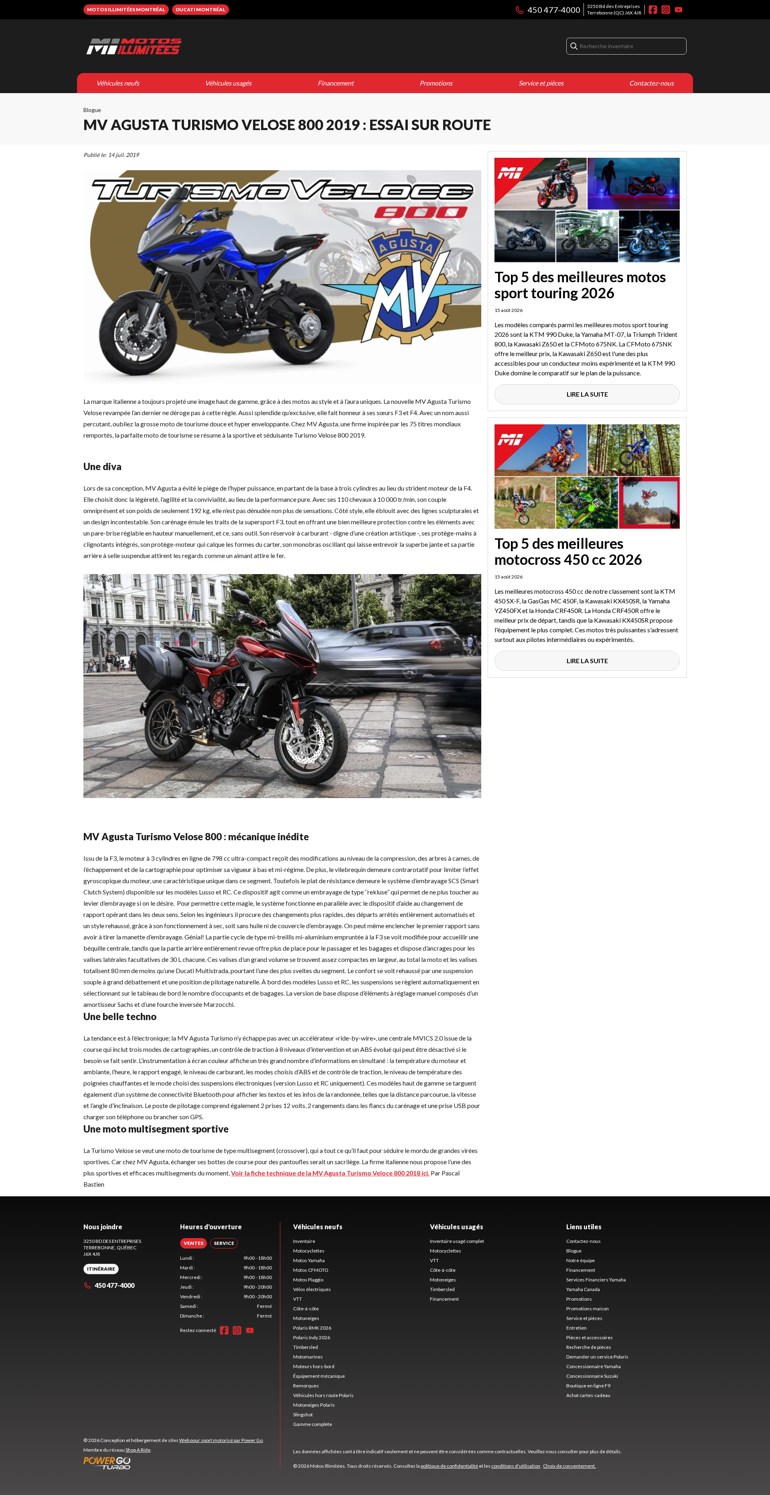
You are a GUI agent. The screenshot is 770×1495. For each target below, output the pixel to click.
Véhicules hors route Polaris (323, 1395)
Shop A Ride (138, 1450)
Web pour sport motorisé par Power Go (221, 1440)
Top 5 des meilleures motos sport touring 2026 (580, 285)
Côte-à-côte (306, 1309)
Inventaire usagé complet (457, 1241)
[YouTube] (678, 9)
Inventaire (304, 1241)
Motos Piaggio (308, 1280)
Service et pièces (541, 83)
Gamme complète (312, 1424)
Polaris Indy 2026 (311, 1337)
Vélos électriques (312, 1289)
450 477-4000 (554, 9)
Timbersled (305, 1347)
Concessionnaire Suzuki (592, 1376)
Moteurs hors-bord (313, 1366)
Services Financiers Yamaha (596, 1280)
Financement (336, 83)
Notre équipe (580, 1260)
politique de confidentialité (449, 1466)
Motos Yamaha (309, 1260)
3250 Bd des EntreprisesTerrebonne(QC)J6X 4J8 (614, 9)
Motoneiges (306, 1318)
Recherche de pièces (588, 1347)
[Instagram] (666, 9)
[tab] (193, 1243)
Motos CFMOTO (310, 1270)
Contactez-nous (651, 83)
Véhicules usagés (228, 83)
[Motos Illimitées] (183, 46)
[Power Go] (173, 1462)
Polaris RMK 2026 (312, 1328)
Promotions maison (587, 1309)
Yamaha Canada (583, 1289)
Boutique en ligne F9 (588, 1386)
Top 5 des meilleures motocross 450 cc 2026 (568, 551)
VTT (297, 1299)
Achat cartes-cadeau (588, 1395)
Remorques (306, 1386)
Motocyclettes (308, 1251)
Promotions (435, 83)
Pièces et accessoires (589, 1337)
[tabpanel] (226, 1287)
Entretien (576, 1328)
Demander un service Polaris (597, 1357)
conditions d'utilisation (515, 1466)
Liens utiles (584, 1226)
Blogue (92, 109)
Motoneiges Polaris (314, 1405)
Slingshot (303, 1414)
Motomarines (308, 1357)
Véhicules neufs (117, 83)
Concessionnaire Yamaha (593, 1366)
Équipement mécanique (319, 1376)
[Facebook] (653, 9)
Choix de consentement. (569, 1466)
